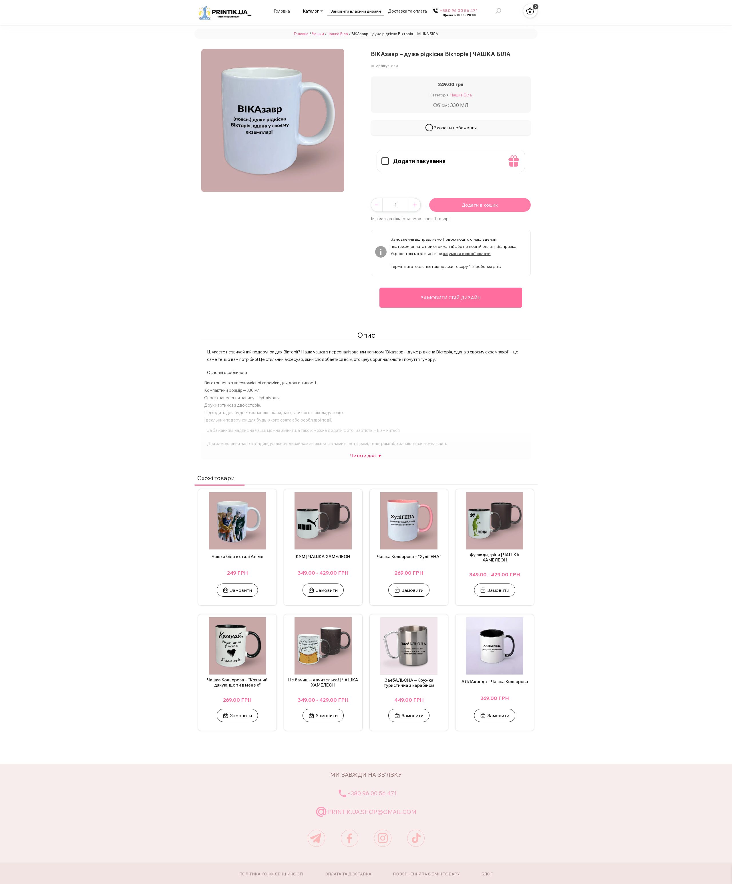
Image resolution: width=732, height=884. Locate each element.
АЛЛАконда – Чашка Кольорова (495, 681)
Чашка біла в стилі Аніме (237, 556)
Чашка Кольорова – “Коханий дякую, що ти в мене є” (237, 682)
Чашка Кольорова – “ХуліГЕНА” (409, 556)
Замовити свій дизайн (451, 297)
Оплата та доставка (348, 874)
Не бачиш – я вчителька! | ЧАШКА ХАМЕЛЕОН (323, 682)
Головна (282, 11)
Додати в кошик (480, 205)
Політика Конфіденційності (271, 874)
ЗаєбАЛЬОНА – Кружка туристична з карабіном (409, 683)
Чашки (318, 33)
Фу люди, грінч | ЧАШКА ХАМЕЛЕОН (495, 557)
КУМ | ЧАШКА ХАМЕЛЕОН (323, 556)
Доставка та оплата (407, 11)
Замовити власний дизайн (355, 11)
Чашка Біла (337, 33)
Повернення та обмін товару (426, 874)
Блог (487, 874)
